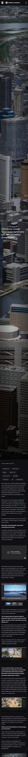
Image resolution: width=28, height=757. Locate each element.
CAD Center (20, 505)
